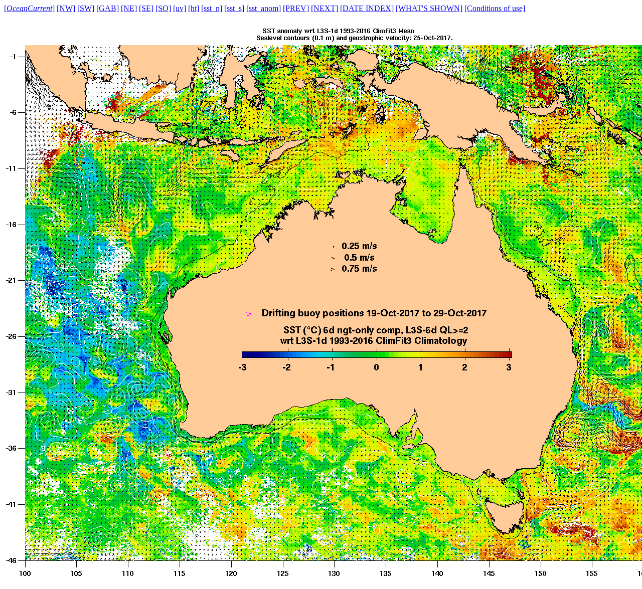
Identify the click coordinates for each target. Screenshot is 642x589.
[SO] (163, 8)
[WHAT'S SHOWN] (429, 8)
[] (29, 8)
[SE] (146, 8)
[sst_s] (234, 8)
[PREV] (296, 8)
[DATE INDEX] (367, 8)
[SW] (85, 8)
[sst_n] (211, 8)
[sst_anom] (263, 8)
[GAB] (107, 8)
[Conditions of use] (494, 8)
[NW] (66, 8)
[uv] (179, 8)
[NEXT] (324, 8)
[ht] (193, 8)
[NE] (129, 8)
